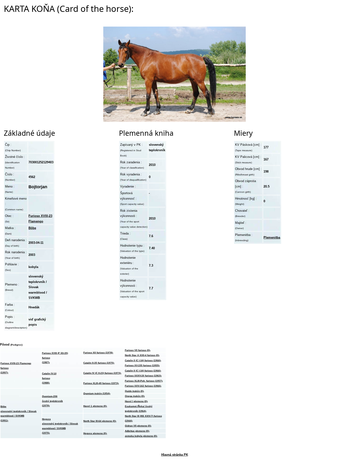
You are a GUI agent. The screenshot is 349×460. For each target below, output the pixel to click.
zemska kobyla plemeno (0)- (141, 436)
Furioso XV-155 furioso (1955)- (142, 365)
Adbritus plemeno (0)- (137, 431)
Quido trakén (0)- (134, 391)
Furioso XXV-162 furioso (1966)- (143, 386)
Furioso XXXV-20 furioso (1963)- (143, 375)
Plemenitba (272, 237)
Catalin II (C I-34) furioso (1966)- (143, 360)
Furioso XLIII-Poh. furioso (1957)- (144, 381)
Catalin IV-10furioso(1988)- (49, 378)
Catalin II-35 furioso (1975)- (98, 362)
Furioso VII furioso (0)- (138, 350)
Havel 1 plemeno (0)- (95, 406)
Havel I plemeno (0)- (136, 401)
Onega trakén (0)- (135, 396)
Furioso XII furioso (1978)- (98, 352)
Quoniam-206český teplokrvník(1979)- (52, 401)
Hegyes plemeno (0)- (95, 433)
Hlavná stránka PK (174, 454)
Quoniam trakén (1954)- (96, 393)
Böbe (32, 228)
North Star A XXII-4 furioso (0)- (142, 355)
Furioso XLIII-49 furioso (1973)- (101, 383)
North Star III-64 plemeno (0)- (99, 421)
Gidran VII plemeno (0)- (138, 425)
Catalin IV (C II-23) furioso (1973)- (102, 373)
